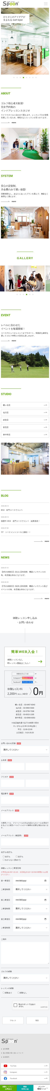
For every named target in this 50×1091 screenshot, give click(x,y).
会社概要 (6, 1049)
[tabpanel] (25, 41)
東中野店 (6, 435)
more (14, 122)
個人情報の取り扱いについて (13, 1053)
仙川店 (5, 412)
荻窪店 (5, 427)
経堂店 (5, 420)
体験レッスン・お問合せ (8, 1088)
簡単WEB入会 (25, 1088)
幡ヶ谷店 (6, 405)
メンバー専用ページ (41, 1088)
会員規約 (6, 1057)
